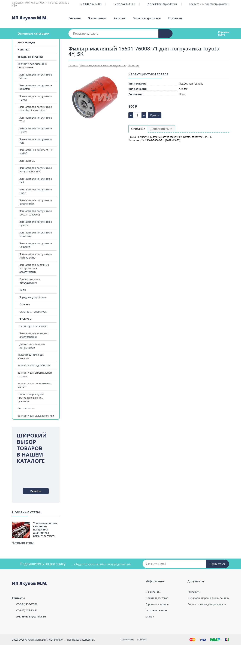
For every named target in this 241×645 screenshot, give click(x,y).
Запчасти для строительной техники (35, 374)
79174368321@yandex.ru (162, 4)
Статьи (150, 616)
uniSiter (141, 639)
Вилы (22, 290)
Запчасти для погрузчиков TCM (35, 119)
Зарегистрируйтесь (217, 4)
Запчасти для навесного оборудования (34, 335)
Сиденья (24, 304)
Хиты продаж (26, 42)
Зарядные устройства (32, 297)
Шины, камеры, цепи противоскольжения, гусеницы (30, 397)
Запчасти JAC (27, 160)
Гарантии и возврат (158, 604)
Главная (74, 18)
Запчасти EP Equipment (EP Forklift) (35, 151)
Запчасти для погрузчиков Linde (35, 191)
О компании (97, 18)
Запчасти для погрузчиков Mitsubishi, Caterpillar (35, 108)
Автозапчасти (26, 408)
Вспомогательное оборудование (30, 280)
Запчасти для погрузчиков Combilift (35, 245)
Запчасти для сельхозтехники (36, 415)
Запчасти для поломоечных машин (35, 385)
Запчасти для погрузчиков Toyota (35, 97)
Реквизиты (194, 591)
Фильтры (25, 318)
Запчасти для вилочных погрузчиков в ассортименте (34, 268)
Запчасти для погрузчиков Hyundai (35, 223)
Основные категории (33, 33)
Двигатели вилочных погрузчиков (32, 345)
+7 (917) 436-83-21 (124, 4)
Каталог (119, 18)
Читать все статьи (23, 542)
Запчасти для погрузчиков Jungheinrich (35, 202)
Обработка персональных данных (208, 598)
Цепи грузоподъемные (33, 326)
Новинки (23, 49)
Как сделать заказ (156, 610)
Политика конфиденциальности (207, 604)
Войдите (194, 4)
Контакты (175, 18)
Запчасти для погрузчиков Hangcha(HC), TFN (35, 169)
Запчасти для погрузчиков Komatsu (35, 87)
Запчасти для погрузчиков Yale (35, 140)
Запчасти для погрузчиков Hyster (35, 130)
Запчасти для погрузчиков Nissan (35, 76)
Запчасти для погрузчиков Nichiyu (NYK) (35, 255)
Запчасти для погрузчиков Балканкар (35, 234)
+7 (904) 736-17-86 (90, 4)
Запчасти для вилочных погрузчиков (32, 65)
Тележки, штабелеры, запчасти (31, 356)
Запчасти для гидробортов (34, 365)
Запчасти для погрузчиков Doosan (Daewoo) (35, 212)
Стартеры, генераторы (33, 311)
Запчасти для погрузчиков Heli (35, 180)
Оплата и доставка (146, 18)
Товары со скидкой (30, 56)
